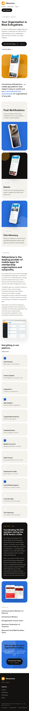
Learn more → (6, 351)
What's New (10, 6)
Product (4, 6)
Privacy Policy (12, 707)
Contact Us (4, 707)
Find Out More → (7, 49)
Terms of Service (22, 707)
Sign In (17, 6)
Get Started (7, 10)
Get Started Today (14, 44)
